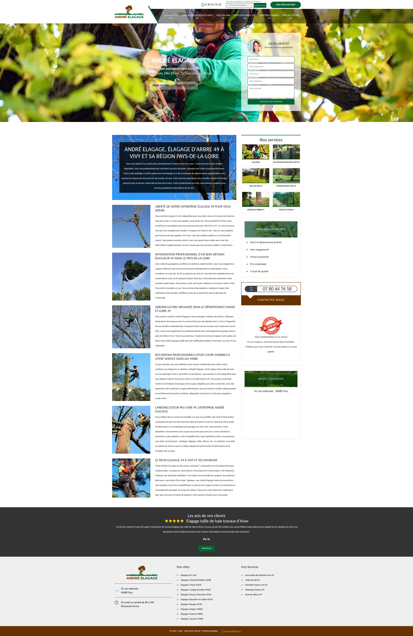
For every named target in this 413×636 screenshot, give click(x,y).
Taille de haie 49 (223, 17)
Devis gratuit (161, 85)
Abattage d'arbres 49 (269, 17)
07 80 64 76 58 (212, 4)
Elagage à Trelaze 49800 (192, 614)
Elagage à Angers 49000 (191, 609)
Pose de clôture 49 (290, 17)
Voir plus (206, 548)
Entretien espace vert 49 (244, 17)
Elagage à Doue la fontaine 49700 (196, 595)
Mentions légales (210, 631)
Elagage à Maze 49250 (191, 585)
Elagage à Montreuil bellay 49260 (196, 580)
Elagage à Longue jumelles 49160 (196, 590)
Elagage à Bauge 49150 (191, 604)
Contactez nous (185, 85)
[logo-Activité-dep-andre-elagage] (129, 16)
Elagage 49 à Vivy (170, 17)
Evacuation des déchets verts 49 (197, 17)
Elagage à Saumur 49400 (192, 619)
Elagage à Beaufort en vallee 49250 (197, 599)
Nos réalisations (285, 5)
